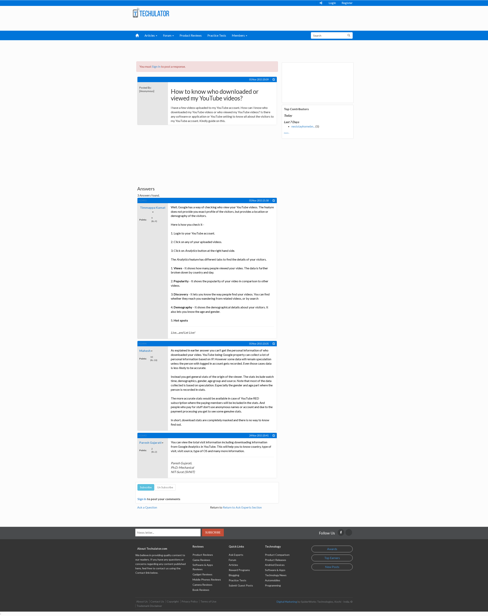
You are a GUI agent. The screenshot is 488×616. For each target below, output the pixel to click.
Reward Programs (239, 570)
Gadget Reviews (202, 574)
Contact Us (157, 601)
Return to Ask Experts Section (242, 507)
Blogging (234, 575)
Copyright (173, 601)
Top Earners (332, 558)
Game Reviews (201, 559)
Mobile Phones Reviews (207, 579)
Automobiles (272, 580)
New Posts (332, 567)
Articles (233, 564)
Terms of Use (208, 601)
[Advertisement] (224, 49)
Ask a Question (147, 507)
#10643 (142, 435)
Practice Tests (216, 35)
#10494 (142, 343)
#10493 (142, 200)
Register (347, 3)
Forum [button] (167, 35)
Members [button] (238, 35)
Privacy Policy (189, 601)
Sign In (156, 66)
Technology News (276, 575)
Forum (232, 559)
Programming (273, 585)
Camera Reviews (202, 584)
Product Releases (275, 559)
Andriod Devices (275, 564)
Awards (332, 549)
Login (332, 3)
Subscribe (213, 532)
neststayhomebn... (303, 126)
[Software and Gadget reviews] (150, 12)
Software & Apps (275, 570)
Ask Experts (236, 554)
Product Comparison (277, 554)
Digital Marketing (287, 601)
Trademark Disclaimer (149, 605)
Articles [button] (149, 35)
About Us (142, 601)
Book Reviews (201, 589)
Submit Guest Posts (241, 585)
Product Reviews (191, 35)
